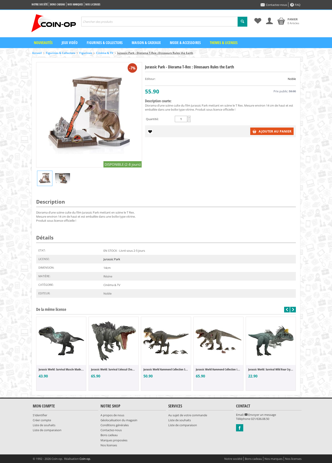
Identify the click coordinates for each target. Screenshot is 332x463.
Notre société (40, 4)
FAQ (297, 5)
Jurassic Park (111, 259)
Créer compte (42, 420)
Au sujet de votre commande (187, 415)
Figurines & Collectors (105, 42)
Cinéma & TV (104, 53)
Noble (292, 79)
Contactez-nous (276, 5)
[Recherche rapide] (242, 22)
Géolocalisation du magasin (119, 420)
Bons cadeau (57, 4)
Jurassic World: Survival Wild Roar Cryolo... (270, 369)
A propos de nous (112, 415)
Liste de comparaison (47, 430)
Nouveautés (43, 42)
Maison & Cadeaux (146, 42)
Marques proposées (114, 440)
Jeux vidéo (70, 42)
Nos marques (75, 4)
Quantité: (152, 119)
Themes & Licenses (224, 42)
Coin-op (84, 459)
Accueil (37, 53)
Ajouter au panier (275, 131)
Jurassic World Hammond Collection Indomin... (218, 369)
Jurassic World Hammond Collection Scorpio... (166, 369)
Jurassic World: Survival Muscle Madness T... (61, 369)
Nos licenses (92, 4)
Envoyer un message (262, 415)
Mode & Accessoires (185, 42)
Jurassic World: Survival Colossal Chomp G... (113, 369)
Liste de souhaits (44, 425)
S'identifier (40, 415)
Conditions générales (115, 425)
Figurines (85, 53)
